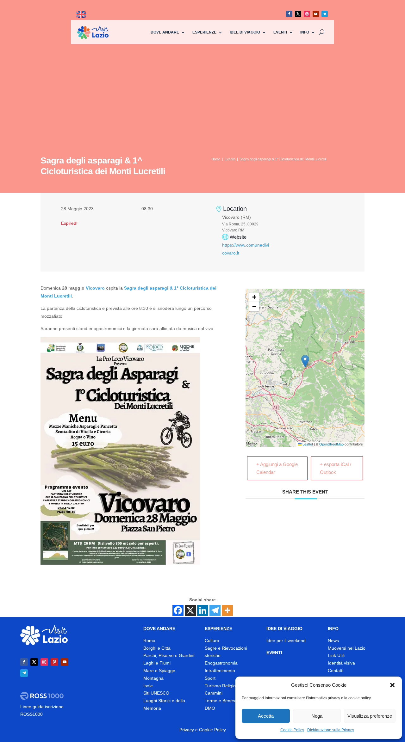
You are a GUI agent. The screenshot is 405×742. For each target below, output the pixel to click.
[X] (190, 610)
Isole (148, 685)
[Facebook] (178, 610)
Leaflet (307, 443)
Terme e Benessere (224, 700)
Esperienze (204, 32)
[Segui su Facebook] (289, 14)
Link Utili (336, 655)
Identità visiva (341, 662)
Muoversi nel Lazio (346, 648)
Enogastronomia (221, 662)
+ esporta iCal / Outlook (335, 468)
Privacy (186, 729)
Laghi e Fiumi (157, 662)
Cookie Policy (292, 730)
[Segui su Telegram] (324, 14)
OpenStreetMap (331, 443)
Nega (316, 716)
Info (304, 32)
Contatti (335, 670)
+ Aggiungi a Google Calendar (277, 468)
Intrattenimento (220, 670)
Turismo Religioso (222, 685)
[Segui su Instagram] (307, 14)
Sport (210, 678)
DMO (210, 708)
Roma (149, 640)
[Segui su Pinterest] (54, 662)
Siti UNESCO (156, 693)
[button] (392, 685)
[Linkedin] (202, 610)
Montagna (153, 678)
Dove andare (165, 32)
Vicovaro (95, 288)
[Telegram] (215, 610)
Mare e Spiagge (159, 670)
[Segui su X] (298, 14)
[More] (227, 610)
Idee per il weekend (286, 640)
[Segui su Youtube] (316, 14)
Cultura (212, 640)
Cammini (213, 693)
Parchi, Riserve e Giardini (168, 655)
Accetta (266, 716)
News (333, 640)
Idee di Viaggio (245, 32)
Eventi (280, 32)
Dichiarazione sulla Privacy (330, 730)
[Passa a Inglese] (81, 15)
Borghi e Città (157, 648)
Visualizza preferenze (369, 716)
